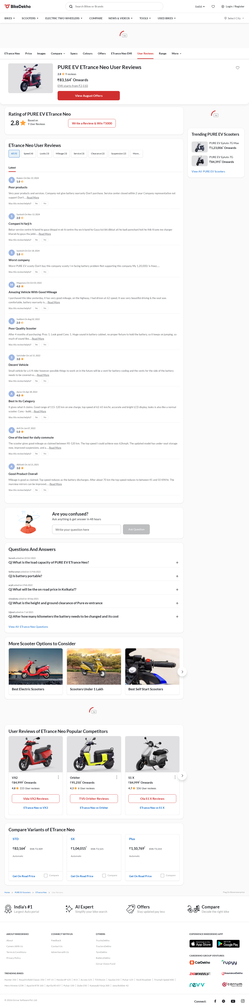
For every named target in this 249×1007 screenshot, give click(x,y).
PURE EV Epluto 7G (221, 157)
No (45, 203)
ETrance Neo (12, 53)
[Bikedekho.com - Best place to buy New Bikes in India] (17, 6)
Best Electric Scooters (28, 689)
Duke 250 (82, 985)
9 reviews (70, 74)
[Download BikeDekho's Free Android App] (228, 944)
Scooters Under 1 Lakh (86, 689)
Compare (54, 875)
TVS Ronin (100, 979)
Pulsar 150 (68, 985)
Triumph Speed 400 (164, 979)
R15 (76, 979)
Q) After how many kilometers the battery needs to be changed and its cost (64, 616)
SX (73, 839)
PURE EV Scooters (214, 171)
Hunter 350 (10, 979)
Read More (33, 197)
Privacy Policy (13, 957)
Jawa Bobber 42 (120, 985)
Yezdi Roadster (143, 979)
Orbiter (75, 777)
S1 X (131, 777)
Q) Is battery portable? (25, 576)
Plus (132, 839)
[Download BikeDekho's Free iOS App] (201, 944)
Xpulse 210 (114, 979)
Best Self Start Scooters (145, 689)
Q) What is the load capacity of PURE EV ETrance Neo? (49, 562)
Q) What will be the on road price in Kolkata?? (42, 589)
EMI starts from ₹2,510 (73, 85)
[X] (223, 1001)
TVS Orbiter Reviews (94, 798)
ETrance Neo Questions (34, 626)
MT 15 (50, 979)
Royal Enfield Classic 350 (31, 979)
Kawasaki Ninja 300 (100, 985)
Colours (87, 53)
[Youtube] (233, 1001)
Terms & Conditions (16, 952)
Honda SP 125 (63, 979)
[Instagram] (243, 1001)
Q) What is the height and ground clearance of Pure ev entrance (56, 603)
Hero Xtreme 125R (14, 985)
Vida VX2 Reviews (35, 798)
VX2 (15, 777)
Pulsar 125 (127, 979)
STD (16, 839)
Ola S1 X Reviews (152, 798)
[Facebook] (215, 1001)
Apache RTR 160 (35, 985)
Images (41, 53)
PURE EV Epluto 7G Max (224, 143)
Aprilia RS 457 (53, 985)
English (198, 6)
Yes (36, 203)
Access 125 (86, 979)
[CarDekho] (199, 962)
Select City (234, 18)
